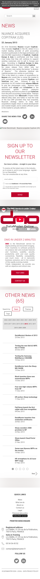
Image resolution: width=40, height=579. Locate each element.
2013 (26, 324)
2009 (20, 328)
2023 (18, 320)
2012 (30, 324)
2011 (34, 324)
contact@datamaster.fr (16, 549)
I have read (18, 183)
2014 (22, 324)
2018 (6, 324)
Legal (20, 510)
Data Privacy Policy (30, 571)
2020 (30, 320)
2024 (14, 320)
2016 (14, 324)
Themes (28, 309)
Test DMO (20, 273)
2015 (18, 324)
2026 (6, 320)
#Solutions (5, 112)
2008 (24, 328)
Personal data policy (20, 513)
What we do (20, 502)
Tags (8, 314)
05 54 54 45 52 (12, 543)
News (20, 500)
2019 (34, 320)
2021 (26, 320)
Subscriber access (20, 516)
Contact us (20, 281)
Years (16, 309)
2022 (22, 320)
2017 (10, 324)
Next (33, 474)
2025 (10, 320)
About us (20, 505)
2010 (16, 328)
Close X (36, 5)
